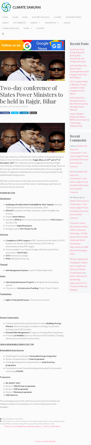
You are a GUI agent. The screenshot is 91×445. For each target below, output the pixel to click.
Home (5, 17)
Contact (40, 28)
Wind (25, 17)
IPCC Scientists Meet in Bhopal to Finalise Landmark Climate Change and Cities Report (79, 87)
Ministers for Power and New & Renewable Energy (24, 421)
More (26, 28)
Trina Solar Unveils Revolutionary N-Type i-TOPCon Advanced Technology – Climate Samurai (79, 230)
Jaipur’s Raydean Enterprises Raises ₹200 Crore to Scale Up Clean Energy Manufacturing (79, 120)
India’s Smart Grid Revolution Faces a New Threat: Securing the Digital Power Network (78, 104)
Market (34, 23)
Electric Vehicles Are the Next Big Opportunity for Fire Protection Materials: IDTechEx (79, 283)
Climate (57, 17)
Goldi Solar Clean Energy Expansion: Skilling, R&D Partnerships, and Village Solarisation (78, 55)
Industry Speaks (73, 17)
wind (52, 424)
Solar (15, 17)
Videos (67, 23)
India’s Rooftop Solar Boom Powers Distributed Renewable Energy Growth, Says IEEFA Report (79, 71)
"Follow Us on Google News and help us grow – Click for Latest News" (32, 426)
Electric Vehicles (40, 17)
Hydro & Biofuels (10, 28)
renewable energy (16, 424)
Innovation (50, 23)
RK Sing (26, 424)
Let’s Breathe (19, 23)
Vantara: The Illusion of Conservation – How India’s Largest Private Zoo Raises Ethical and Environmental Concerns (79, 156)
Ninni (72, 171)
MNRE (7, 424)
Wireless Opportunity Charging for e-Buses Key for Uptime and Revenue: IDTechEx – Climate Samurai (79, 266)
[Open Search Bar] (3, 34)
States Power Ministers (42, 424)
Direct (5, 23)
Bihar (4, 421)
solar (31, 424)
